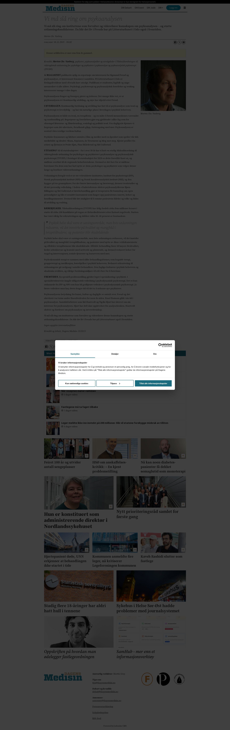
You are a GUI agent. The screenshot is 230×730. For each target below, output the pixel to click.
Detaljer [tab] (115, 354)
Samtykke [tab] (75, 354)
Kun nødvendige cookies (76, 383)
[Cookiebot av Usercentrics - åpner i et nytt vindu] (160, 345)
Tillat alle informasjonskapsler (153, 383)
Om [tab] (155, 354)
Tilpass (113, 383)
